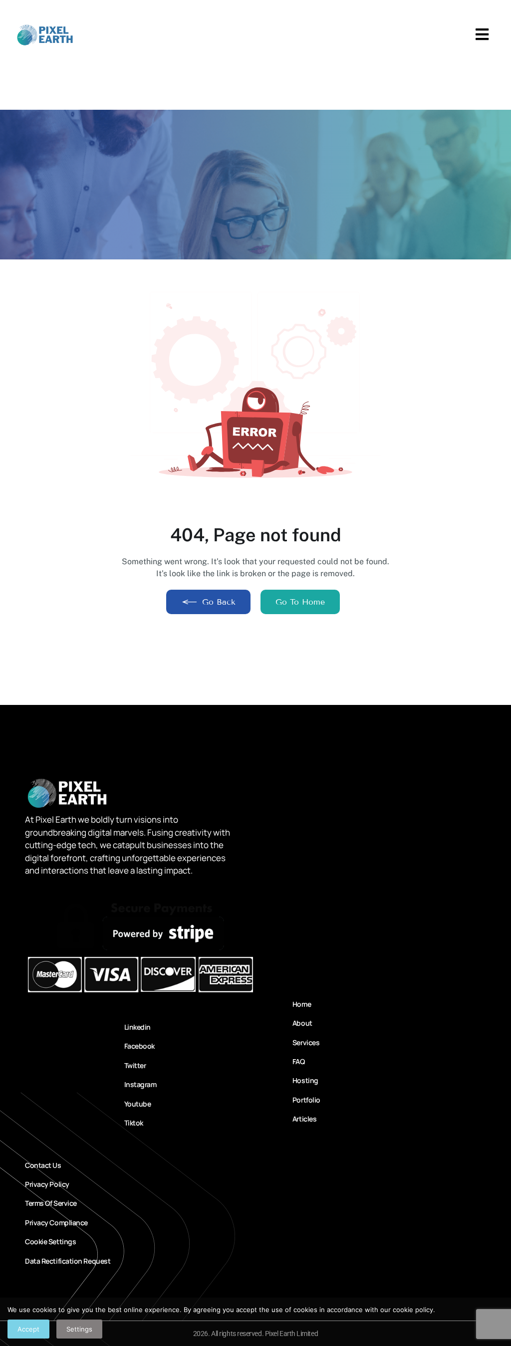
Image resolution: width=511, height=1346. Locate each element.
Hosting (303, 1080)
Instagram (140, 1084)
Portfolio (303, 1100)
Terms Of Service (51, 1203)
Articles (303, 1118)
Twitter (135, 1065)
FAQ (298, 1061)
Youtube (137, 1104)
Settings (79, 1329)
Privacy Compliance (56, 1222)
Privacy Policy (47, 1184)
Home (301, 1004)
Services (303, 1042)
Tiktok (133, 1122)
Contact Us (43, 1165)
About (302, 1023)
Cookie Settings (50, 1241)
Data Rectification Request (67, 1261)
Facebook (139, 1046)
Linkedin (137, 1027)
